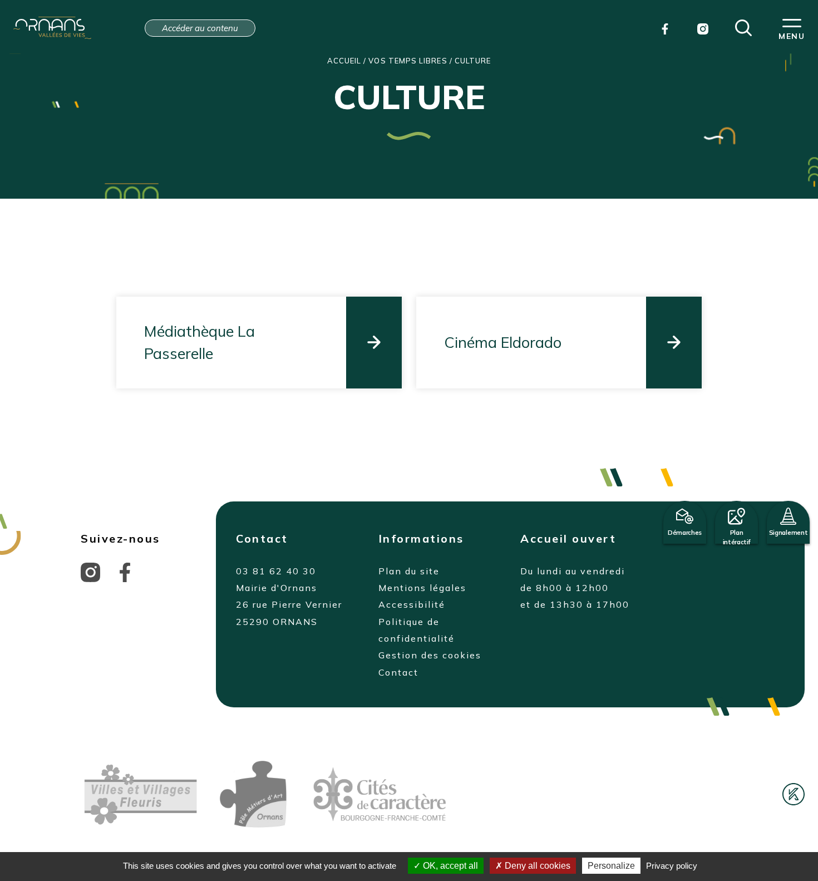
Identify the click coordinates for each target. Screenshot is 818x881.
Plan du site (409, 571)
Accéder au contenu (200, 28)
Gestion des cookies (429, 655)
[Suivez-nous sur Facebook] (125, 571)
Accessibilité (411, 604)
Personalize (611, 865)
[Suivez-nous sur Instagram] (90, 571)
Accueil (344, 60)
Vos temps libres (407, 60)
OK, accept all (449, 865)
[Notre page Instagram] (702, 27)
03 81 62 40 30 (276, 571)
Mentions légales (422, 587)
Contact (398, 672)
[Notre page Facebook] (665, 27)
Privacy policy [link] (671, 865)
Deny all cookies (536, 865)
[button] (743, 26)
